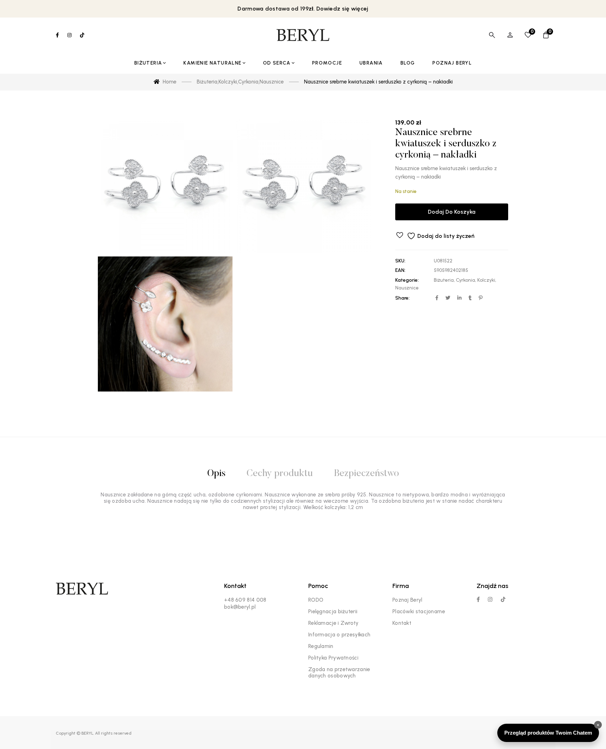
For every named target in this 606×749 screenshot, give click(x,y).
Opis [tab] (216, 474)
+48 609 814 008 (245, 600)
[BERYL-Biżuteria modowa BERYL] (302, 35)
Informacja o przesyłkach (339, 634)
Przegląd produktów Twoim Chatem (548, 733)
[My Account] (510, 35)
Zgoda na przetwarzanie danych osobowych (339, 672)
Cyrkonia (465, 280)
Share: (402, 298)
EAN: (400, 270)
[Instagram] (490, 599)
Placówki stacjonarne (418, 611)
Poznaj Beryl (407, 600)
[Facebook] (478, 599)
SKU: (400, 261)
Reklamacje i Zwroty (333, 623)
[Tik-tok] (503, 599)
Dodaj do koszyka (452, 211)
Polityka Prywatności (333, 658)
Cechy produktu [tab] (280, 474)
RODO (315, 600)
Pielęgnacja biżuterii (332, 611)
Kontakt (401, 623)
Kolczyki (486, 280)
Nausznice (407, 288)
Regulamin (321, 646)
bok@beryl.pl (240, 607)
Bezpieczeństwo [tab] (366, 474)
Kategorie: (407, 280)
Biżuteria (444, 280)
